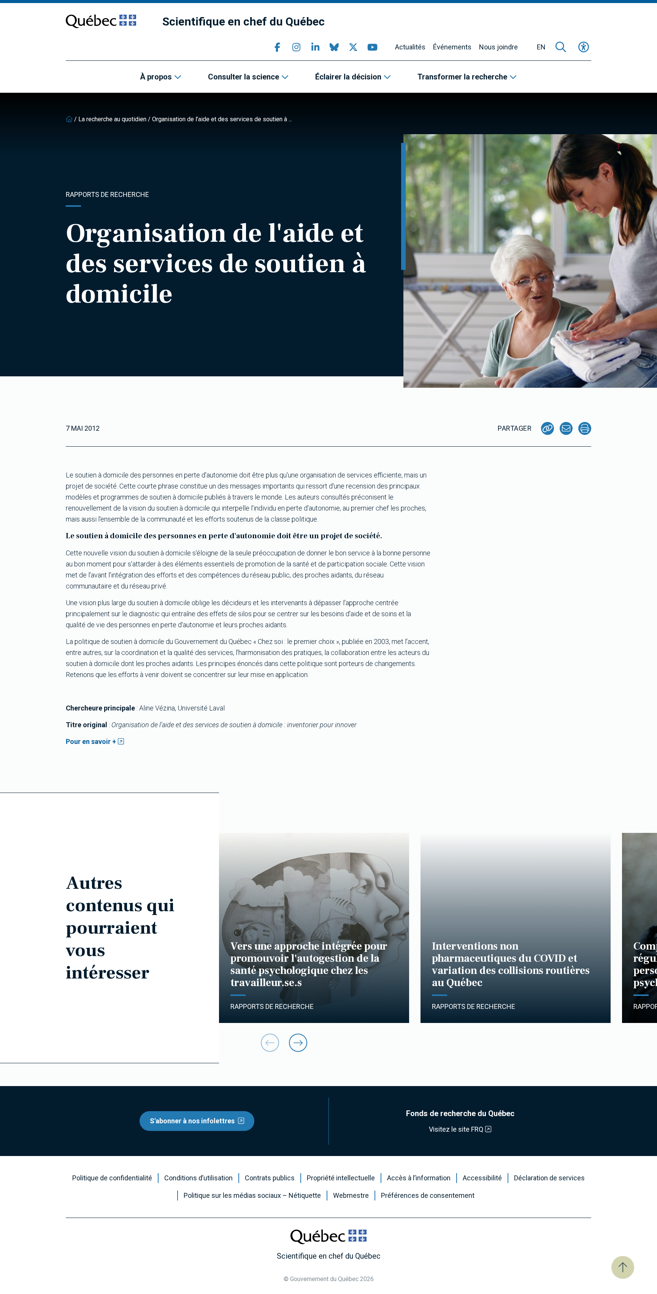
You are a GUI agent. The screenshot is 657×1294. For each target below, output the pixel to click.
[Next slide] (298, 1042)
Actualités (410, 47)
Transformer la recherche (462, 76)
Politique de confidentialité (112, 1178)
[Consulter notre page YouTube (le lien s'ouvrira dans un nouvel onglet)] (372, 47)
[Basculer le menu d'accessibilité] (583, 47)
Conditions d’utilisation (198, 1178)
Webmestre (351, 1196)
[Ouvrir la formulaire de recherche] (560, 47)
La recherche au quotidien (112, 119)
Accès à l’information (419, 1178)
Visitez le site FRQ (456, 1129)
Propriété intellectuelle (341, 1178)
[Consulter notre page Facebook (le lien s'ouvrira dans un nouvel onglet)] (277, 47)
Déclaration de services (549, 1178)
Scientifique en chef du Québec (243, 21)
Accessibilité (482, 1178)
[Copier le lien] (547, 428)
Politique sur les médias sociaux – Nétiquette (252, 1196)
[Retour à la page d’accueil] (69, 119)
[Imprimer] (584, 428)
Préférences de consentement (427, 1196)
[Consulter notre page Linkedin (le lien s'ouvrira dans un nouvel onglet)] (315, 47)
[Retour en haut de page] (622, 1267)
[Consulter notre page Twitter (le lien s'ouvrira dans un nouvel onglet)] (353, 47)
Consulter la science (243, 76)
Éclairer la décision (348, 76)
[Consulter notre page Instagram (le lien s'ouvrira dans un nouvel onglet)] (296, 47)
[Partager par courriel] (566, 428)
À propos (156, 76)
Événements (452, 47)
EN (541, 47)
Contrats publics (270, 1178)
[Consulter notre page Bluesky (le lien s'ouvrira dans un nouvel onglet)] (334, 47)
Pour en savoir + (91, 741)
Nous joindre (498, 47)
